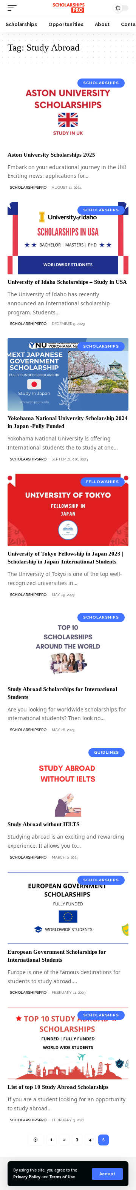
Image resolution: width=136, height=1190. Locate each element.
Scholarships (101, 83)
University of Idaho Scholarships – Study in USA (67, 282)
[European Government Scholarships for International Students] (68, 908)
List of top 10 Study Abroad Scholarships (58, 1087)
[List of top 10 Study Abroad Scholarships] (68, 1043)
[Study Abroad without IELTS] (68, 780)
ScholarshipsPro (28, 187)
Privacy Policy (26, 1176)
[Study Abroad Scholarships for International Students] (68, 645)
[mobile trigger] (14, 8)
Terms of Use (62, 1176)
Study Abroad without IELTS (43, 824)
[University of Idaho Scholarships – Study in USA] (68, 238)
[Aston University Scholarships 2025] (68, 111)
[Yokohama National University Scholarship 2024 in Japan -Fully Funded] (68, 374)
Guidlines (106, 752)
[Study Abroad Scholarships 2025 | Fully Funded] (67, 8)
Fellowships (102, 482)
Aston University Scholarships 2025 (51, 155)
